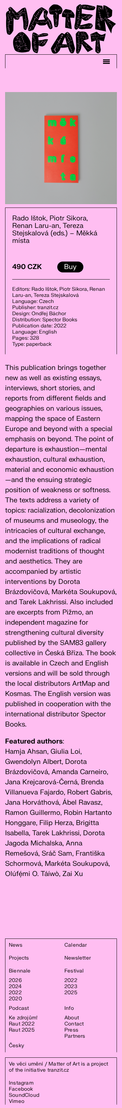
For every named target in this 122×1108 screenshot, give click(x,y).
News (15, 945)
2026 (15, 981)
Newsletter (77, 958)
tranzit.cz (58, 1070)
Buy (70, 267)
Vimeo (16, 1101)
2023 (70, 987)
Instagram (21, 1083)
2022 (15, 993)
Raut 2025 (22, 1030)
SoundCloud (24, 1095)
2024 (15, 987)
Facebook (21, 1089)
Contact (74, 1024)
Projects (19, 958)
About (71, 1018)
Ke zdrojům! (23, 1018)
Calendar (75, 945)
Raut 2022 (22, 1024)
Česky (16, 1046)
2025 (70, 993)
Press (71, 1030)
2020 (15, 999)
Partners (74, 1036)
